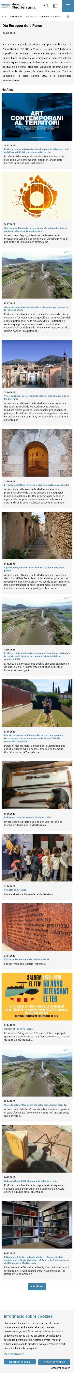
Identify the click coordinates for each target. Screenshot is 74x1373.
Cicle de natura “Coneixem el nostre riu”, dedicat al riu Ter (35, 1105)
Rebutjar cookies (19, 1361)
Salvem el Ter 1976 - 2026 (18, 1028)
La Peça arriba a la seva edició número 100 (27, 817)
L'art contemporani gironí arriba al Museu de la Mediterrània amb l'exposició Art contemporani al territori (36, 151)
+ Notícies (37, 1286)
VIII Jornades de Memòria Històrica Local (26, 959)
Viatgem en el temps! (15, 889)
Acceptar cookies (54, 1362)
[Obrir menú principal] (68, 6)
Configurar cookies (60, 1368)
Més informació (14, 1354)
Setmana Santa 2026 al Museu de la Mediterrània (30, 1181)
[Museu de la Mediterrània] (17, 6)
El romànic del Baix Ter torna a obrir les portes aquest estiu (36, 485)
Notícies (30, 17)
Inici (4, 17)
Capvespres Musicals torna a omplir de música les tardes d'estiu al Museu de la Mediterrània (35, 229)
